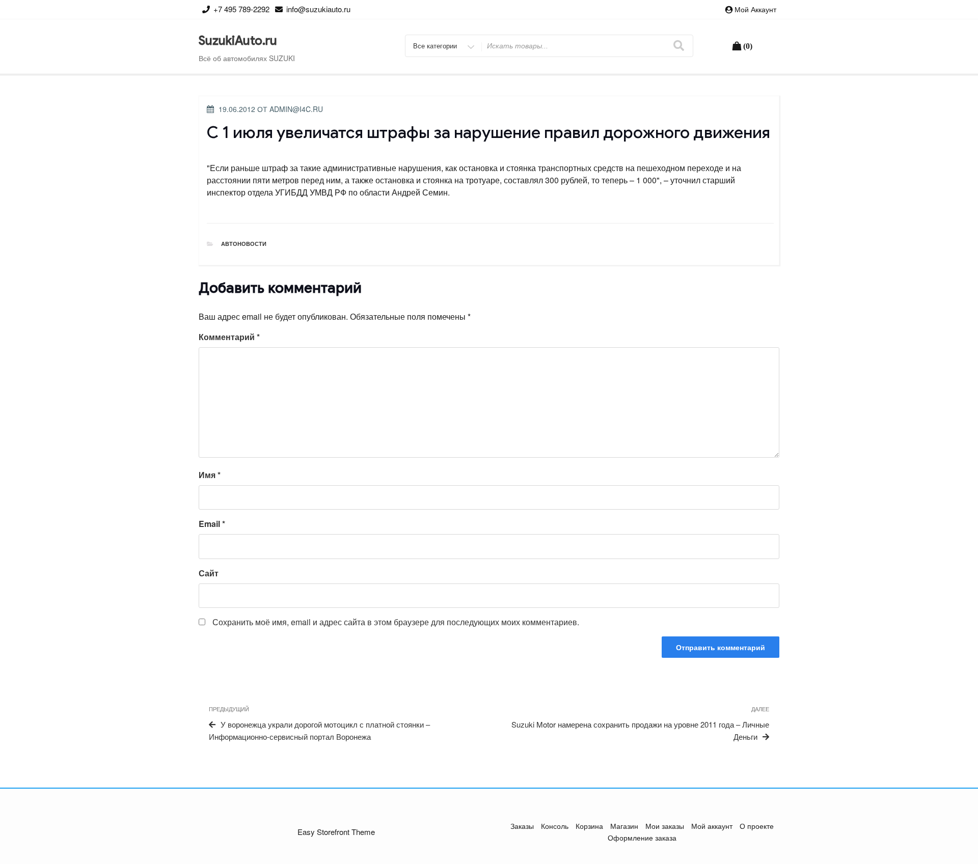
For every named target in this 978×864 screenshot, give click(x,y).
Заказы (522, 826)
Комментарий (229, 337)
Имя (210, 475)
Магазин (624, 826)
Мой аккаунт (755, 9)
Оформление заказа (642, 837)
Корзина (589, 826)
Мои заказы (664, 826)
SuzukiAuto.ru (238, 40)
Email (212, 523)
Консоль (554, 826)
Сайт (209, 573)
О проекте (757, 826)
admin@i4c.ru (296, 109)
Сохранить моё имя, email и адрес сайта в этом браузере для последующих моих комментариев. (395, 622)
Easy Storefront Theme (336, 831)
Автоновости (243, 243)
